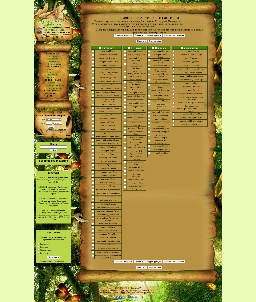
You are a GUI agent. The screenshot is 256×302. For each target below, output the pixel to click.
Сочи (49, 72)
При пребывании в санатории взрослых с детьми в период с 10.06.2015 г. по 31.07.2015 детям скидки (53, 214)
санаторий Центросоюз (108, 143)
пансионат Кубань (108, 175)
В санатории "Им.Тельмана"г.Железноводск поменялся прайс (53, 190)
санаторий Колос (108, 104)
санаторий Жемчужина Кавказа (136, 72)
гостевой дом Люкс (108, 161)
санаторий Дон (160, 65)
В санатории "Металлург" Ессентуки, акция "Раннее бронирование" (53, 202)
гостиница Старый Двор (136, 163)
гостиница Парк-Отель (108, 172)
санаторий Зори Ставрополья (160, 70)
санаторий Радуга (108, 150)
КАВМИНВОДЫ (52, 53)
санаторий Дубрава (191, 62)
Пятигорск (52, 61)
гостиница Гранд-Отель (108, 165)
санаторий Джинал (108, 78)
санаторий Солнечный (108, 65)
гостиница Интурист (160, 131)
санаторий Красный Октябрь (108, 241)
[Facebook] (120, 297)
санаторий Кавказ (108, 69)
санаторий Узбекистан (108, 133)
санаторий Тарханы (160, 123)
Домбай (51, 82)
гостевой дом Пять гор (160, 154)
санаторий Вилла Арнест (108, 62)
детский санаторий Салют (191, 117)
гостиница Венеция (108, 204)
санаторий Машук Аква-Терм (191, 79)
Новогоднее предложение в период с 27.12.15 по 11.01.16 (53, 180)
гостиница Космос (136, 167)
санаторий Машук (160, 101)
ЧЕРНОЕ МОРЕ (51, 67)
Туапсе (50, 77)
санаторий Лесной (191, 90)
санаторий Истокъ (136, 92)
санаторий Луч (108, 115)
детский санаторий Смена (108, 207)
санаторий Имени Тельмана (191, 76)
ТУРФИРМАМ (51, 91)
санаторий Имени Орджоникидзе (108, 100)
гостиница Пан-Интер (108, 158)
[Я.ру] (114, 297)
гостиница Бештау (160, 51)
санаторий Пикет (108, 126)
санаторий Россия (136, 110)
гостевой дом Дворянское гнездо (108, 219)
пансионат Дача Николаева (136, 138)
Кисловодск (53, 56)
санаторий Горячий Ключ (160, 61)
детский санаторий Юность (136, 132)
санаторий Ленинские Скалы (160, 91)
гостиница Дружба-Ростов (108, 214)
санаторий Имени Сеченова (136, 88)
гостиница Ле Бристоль (108, 248)
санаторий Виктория (108, 54)
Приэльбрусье (54, 88)
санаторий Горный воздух (191, 54)
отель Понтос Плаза (136, 179)
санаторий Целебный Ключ (136, 118)
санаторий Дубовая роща (191, 58)
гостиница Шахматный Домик (108, 197)
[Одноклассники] (126, 297)
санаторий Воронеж (136, 54)
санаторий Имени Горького (108, 88)
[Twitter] (123, 297)
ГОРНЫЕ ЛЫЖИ (52, 80)
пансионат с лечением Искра (160, 86)
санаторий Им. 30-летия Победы (191, 69)
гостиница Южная (160, 146)
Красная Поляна (55, 85)
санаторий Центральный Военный (108, 73)
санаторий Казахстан (136, 96)
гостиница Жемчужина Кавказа (191, 102)
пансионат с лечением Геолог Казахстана (191, 98)
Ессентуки (52, 58)
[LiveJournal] (132, 297)
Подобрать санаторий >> (56, 130)
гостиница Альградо (108, 200)
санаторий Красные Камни (108, 108)
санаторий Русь (136, 183)
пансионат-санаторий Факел (108, 136)
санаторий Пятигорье (160, 112)
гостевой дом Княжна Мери (191, 114)
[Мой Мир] (129, 297)
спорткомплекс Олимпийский (108, 193)
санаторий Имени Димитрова (108, 92)
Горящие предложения (53, 160)
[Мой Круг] (139, 297)
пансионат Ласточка (108, 238)
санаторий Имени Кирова (108, 95)
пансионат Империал (108, 223)
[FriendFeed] (135, 297)
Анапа (50, 69)
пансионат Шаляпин (108, 186)
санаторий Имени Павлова (136, 157)
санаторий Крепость (108, 111)
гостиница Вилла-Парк (108, 234)
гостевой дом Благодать (108, 230)
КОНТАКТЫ (50, 93)
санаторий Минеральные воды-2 (191, 94)
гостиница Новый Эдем (136, 143)
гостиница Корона (108, 168)
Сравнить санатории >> (56, 132)
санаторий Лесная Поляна (160, 96)
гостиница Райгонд (108, 245)
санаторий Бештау (191, 51)
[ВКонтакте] (117, 297)
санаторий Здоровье (191, 65)
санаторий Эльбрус (108, 147)
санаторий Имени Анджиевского (136, 77)
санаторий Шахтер (136, 128)
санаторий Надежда (136, 103)
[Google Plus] (142, 297)
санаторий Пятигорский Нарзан (160, 127)
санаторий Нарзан (108, 122)
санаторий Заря (108, 85)
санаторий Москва (108, 118)
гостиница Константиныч (108, 252)
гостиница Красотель (136, 147)
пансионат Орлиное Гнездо (108, 211)
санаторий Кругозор (108, 58)
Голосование (53, 232)
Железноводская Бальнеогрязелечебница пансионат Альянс (191, 108)
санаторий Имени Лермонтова (160, 80)
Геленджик (52, 74)
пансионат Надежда (108, 182)
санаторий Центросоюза (136, 124)
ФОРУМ (48, 96)
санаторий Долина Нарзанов (108, 81)
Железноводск (54, 64)
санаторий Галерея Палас (160, 55)
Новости (53, 172)
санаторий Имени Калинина (136, 83)
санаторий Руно (160, 119)
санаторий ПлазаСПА (191, 124)
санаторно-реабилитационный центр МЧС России (108, 256)
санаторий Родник (108, 129)
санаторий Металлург (136, 99)
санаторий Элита (108, 227)
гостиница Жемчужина (136, 175)
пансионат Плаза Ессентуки (136, 188)
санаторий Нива (136, 107)
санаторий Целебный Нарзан (108, 140)
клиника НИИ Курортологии (108, 190)
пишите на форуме (145, 26)
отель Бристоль (160, 149)
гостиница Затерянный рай (160, 136)
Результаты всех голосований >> (53, 261)
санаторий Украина (136, 114)
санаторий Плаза (108, 51)
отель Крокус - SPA (136, 171)
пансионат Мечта (108, 179)
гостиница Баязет (108, 154)
